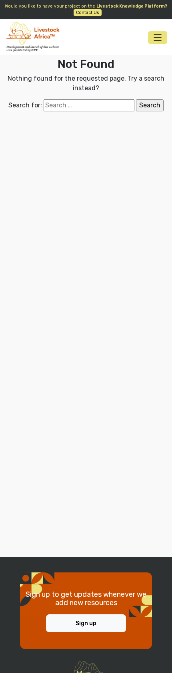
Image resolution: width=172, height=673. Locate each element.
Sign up (86, 623)
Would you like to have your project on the (86, 9)
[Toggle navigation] (157, 37)
